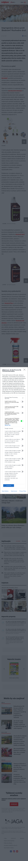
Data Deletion (5, 491)
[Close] (24, 370)
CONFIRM (8, 485)
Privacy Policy (22, 491)
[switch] (22, 401)
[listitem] (14, 398)
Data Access (14, 491)
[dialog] (14, 430)
